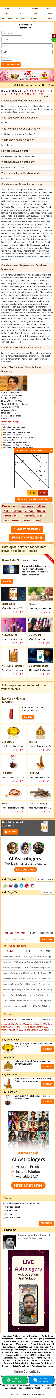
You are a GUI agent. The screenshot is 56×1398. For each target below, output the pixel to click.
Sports (18, 516)
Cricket (6, 511)
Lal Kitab (48, 1352)
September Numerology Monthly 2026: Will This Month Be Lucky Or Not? (29, 1006)
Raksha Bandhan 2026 (34, 1030)
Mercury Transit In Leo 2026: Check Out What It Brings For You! (29, 995)
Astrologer (39, 516)
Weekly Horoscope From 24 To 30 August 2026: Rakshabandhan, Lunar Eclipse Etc (29, 978)
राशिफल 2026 (29, 1355)
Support (6, 1366)
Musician (41, 511)
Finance (8, 1214)
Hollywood (17, 511)
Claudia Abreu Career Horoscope (17, 435)
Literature (8, 516)
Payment (8, 1363)
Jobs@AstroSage (21, 1366)
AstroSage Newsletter (15, 933)
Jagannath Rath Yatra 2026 (13, 1024)
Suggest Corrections (27, 537)
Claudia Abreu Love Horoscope (16, 432)
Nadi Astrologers (25, 1388)
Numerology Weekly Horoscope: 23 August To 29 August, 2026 (29, 989)
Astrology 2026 (27, 1358)
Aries (7, 9)
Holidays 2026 (28, 1020)
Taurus (21, 9)
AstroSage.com (39, 1394)
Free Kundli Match (20, 1341)
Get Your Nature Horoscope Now (33, 450)
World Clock (47, 1336)
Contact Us (36, 1360)
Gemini (35, 9)
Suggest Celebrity (27, 529)
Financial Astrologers (42, 1385)
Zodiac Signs (36, 1339)
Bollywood (30, 511)
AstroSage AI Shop (11, 1336)
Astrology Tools (44, 1358)
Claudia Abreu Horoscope (14, 427)
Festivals (8, 1014)
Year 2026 (45, 951)
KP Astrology (21, 1344)
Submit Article (21, 1360)
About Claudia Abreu (12, 430)
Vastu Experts (24, 1385)
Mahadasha (21, 1339)
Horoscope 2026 (13, 1355)
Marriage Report (12, 1207)
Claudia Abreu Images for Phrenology (19, 447)
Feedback (7, 1360)
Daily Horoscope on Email (41, 933)
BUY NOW (7, 581)
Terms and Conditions (41, 1363)
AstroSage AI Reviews (31, 1352)
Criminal (28, 516)
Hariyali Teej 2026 (22, 1027)
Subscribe (48, 892)
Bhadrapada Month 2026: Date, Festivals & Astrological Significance (29, 956)
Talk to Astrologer (17, 1379)
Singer (6, 521)
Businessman (28, 506)
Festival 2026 (10, 1020)
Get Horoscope (11, 64)
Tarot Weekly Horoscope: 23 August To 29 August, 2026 (28, 1000)
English (10, 951)
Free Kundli (37, 1341)
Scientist (16, 521)
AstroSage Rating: (10, 421)
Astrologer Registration (43, 1366)
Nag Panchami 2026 (39, 1027)
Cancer (49, 9)
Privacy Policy (21, 1363)
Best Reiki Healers (43, 1388)
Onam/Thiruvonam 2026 (12, 1030)
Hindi (28, 951)
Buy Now (12, 832)
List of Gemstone (30, 1336)
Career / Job (11, 1210)
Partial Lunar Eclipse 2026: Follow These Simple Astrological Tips (29, 968)
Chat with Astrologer (43, 1379)
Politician (41, 506)
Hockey (36, 521)
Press (33, 1344)
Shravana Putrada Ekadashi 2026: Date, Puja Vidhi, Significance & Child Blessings (29, 984)
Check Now (17, 612)
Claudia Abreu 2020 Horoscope (16, 442)
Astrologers (7, 1339)
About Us (48, 1360)
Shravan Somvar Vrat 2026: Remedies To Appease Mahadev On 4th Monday (29, 973)
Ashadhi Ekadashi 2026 (36, 1024)
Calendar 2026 (46, 1020)
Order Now (46, 1223)
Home (6, 85)
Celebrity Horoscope (25, 85)
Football (26, 521)
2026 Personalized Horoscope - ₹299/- (22, 1203)
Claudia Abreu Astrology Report (17, 445)
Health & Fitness (12, 1217)
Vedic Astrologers (8, 1385)
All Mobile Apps (45, 879)
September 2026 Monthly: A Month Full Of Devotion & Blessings (29, 962)
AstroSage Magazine (15, 945)
